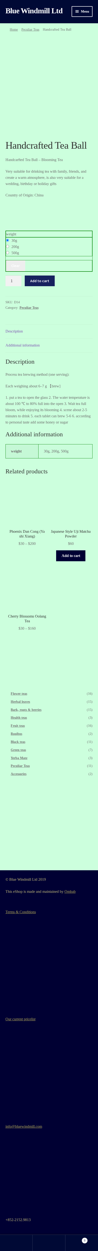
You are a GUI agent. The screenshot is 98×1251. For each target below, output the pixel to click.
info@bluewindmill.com (23, 1126)
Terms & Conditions (20, 912)
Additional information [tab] (22, 345)
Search (49, 1243)
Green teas (18, 750)
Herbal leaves (20, 702)
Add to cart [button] (71, 556)
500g (15, 253)
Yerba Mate (19, 758)
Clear (15, 265)
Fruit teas (18, 726)
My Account (16, 1243)
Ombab (70, 891)
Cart (75, 1239)
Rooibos (16, 734)
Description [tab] (14, 331)
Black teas (18, 742)
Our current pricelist (20, 1019)
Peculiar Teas (30, 29)
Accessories (18, 774)
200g (15, 247)
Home (14, 29)
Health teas (19, 717)
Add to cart (39, 280)
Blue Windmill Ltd (34, 10)
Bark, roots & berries (26, 710)
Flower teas (19, 693)
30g (14, 240)
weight (11, 234)
